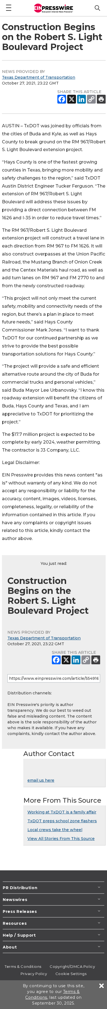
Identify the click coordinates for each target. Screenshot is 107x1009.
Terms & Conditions (23, 966)
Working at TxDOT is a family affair (61, 812)
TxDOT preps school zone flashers (62, 820)
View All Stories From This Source (61, 838)
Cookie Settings (70, 973)
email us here (40, 780)
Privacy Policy (34, 973)
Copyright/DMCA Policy (72, 966)
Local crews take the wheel (54, 829)
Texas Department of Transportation (38, 77)
